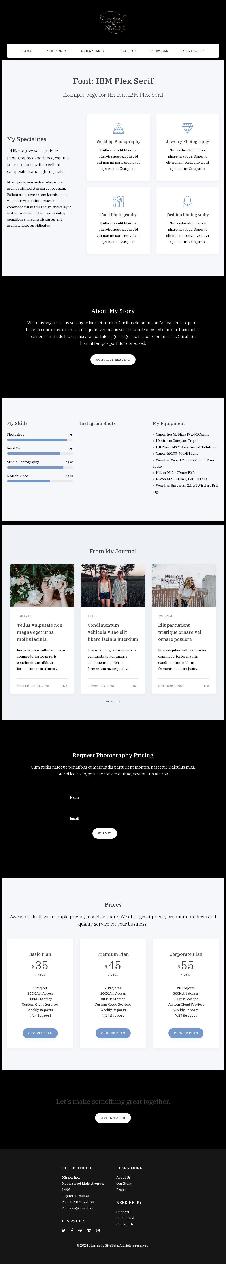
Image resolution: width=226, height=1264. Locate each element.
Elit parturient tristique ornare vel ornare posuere (179, 632)
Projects (122, 1190)
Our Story (124, 1183)
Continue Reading (113, 359)
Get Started (125, 1218)
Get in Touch (113, 1118)
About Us (128, 51)
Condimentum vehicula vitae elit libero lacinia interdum (113, 632)
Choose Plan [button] (40, 1033)
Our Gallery (92, 51)
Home (26, 51)
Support (122, 1212)
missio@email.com (80, 1208)
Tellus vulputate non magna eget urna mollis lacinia (39, 632)
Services (159, 51)
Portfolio (56, 51)
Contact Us (194, 51)
